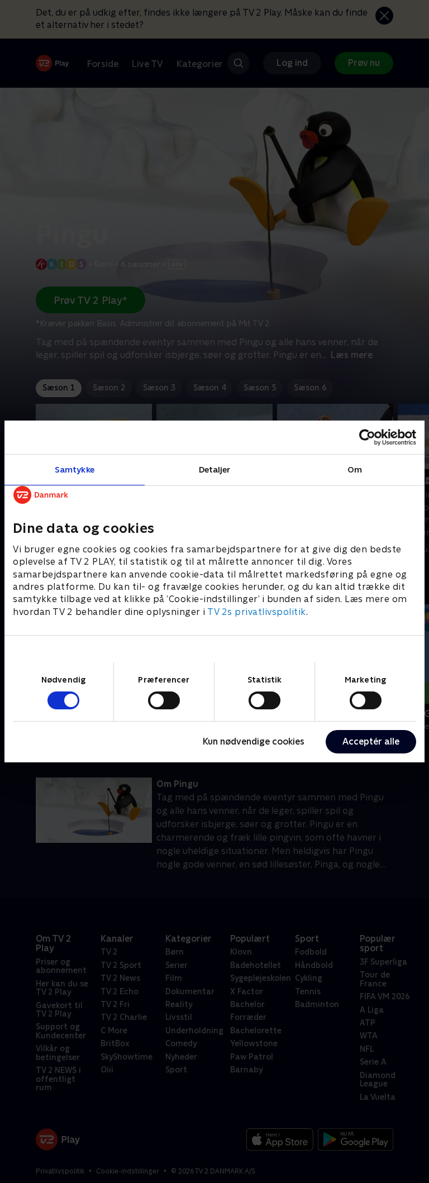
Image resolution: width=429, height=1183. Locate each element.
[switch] (164, 700)
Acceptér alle (370, 741)
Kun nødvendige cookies (253, 741)
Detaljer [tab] (215, 469)
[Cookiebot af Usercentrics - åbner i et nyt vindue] (367, 437)
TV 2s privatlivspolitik (256, 612)
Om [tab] (354, 469)
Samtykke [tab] (74, 469)
